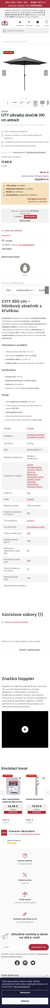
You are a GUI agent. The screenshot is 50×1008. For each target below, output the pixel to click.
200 (28, 561)
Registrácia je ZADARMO (37, 200)
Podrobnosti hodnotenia (36, 152)
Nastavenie (25, 992)
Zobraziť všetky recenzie (30, 834)
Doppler (4, 111)
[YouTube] (33, 962)
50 (28, 551)
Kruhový (30, 521)
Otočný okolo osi (34, 471)
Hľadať (4, 31)
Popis (8, 290)
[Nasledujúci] (46, 73)
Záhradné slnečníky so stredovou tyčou (36, 436)
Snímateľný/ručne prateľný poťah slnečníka (35, 479)
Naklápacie (32, 474)
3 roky (13, 245)
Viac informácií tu (22, 987)
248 (28, 533)
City (28, 493)
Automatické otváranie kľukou (34, 485)
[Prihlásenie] (20, 23)
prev (2, 793)
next (48, 793)
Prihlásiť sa (39, 947)
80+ (28, 513)
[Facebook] (17, 963)
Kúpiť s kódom (25, 220)
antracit (30, 499)
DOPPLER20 (30, 216)
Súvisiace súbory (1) (24, 290)
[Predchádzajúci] (4, 73)
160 (28, 541)
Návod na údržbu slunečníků (16, 622)
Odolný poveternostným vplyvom (34, 467)
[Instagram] (25, 963)
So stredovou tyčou (35, 527)
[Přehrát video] (25, 729)
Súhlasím (25, 1001)
